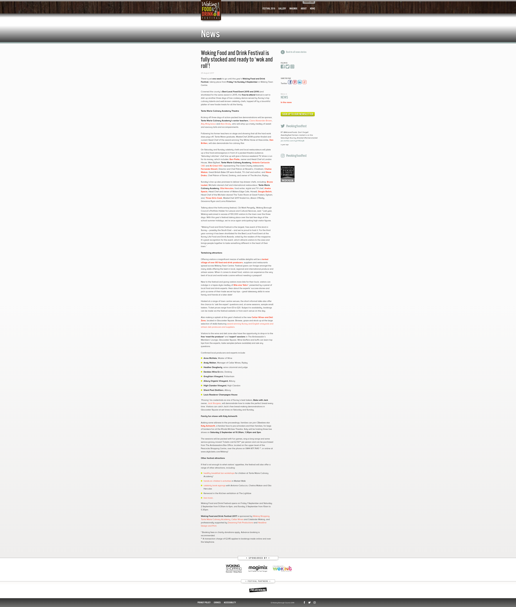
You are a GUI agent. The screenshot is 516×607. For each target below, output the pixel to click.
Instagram (292, 67)
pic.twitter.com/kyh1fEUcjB (292, 141)
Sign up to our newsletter (297, 114)
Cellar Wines (237, 519)
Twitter (288, 67)
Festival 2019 (268, 8)
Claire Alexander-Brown (260, 120)
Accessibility (230, 602)
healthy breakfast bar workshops (219, 473)
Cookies (217, 602)
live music (208, 498)
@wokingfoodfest (296, 126)
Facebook (283, 67)
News (312, 8)
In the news (286, 102)
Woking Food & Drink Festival (211, 10)
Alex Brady (226, 124)
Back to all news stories (296, 52)
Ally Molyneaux (208, 124)
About (304, 8)
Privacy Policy (204, 602)
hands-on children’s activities (217, 481)
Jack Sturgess (214, 403)
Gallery (282, 8)
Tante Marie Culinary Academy (215, 519)
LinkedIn (300, 82)
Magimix (293, 8)
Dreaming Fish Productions (240, 522)
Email (304, 82)
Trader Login (309, 2)
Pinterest (295, 82)
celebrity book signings (214, 485)
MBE (216, 165)
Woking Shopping (261, 516)
